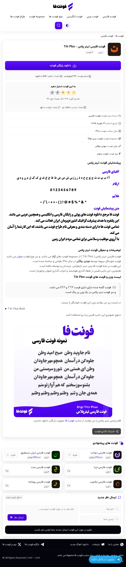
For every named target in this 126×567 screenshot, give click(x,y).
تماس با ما (113, 544)
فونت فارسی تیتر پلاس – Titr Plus (84, 46)
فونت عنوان (102, 153)
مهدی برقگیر (100, 146)
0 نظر (48, 107)
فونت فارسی (109, 16)
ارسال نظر (19, 517)
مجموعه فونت (37, 16)
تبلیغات (96, 544)
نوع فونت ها (56, 16)
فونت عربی (92, 16)
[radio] (74, 92)
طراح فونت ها (17, 16)
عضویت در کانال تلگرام (102, 559)
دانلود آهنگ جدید (79, 544)
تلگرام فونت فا (32, 544)
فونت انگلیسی (74, 16)
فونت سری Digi (95, 138)
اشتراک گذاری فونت (105, 431)
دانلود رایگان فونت (60, 65)
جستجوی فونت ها (58, 25)
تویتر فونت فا (9, 544)
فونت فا (63, 6)
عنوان (20, 256)
